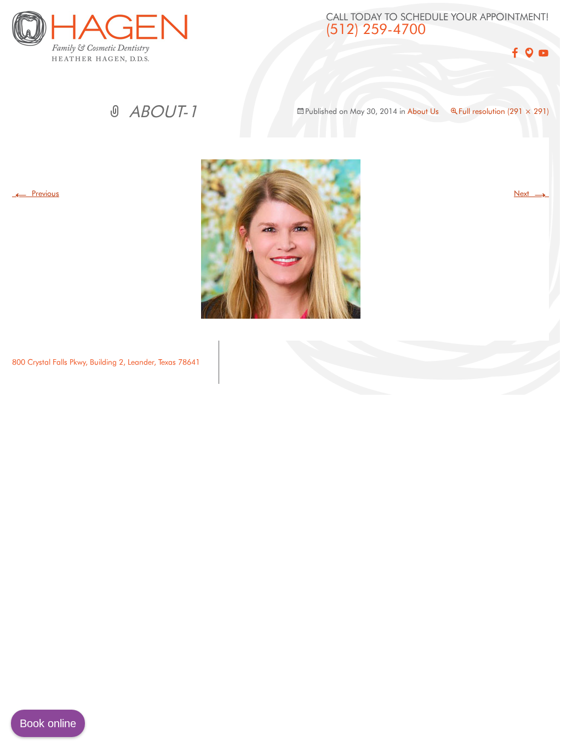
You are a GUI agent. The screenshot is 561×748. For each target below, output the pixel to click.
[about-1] (280, 238)
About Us (423, 111)
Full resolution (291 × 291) (504, 111)
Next (531, 193)
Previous (35, 193)
